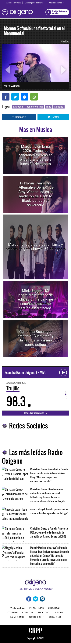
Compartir (20, 117)
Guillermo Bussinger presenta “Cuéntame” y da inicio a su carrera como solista (35, 338)
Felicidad (43, 612)
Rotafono (54, 617)
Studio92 (53, 608)
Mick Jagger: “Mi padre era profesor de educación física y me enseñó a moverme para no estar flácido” (35, 299)
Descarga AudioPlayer (34, 3)
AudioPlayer (36, 617)
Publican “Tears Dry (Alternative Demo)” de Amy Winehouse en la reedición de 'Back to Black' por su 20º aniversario (35, 194)
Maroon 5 (18, 106)
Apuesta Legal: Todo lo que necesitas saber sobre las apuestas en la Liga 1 (49, 511)
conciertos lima (35, 106)
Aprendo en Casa (13, 3)
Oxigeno (13, 612)
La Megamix (17, 617)
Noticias (58, 106)
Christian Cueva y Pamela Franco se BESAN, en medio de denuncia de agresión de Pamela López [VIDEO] (49, 532)
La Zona (58, 612)
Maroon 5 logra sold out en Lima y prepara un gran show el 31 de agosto (35, 246)
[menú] (5, 12)
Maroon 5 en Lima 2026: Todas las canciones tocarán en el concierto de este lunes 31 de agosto (35, 155)
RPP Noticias (36, 608)
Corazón (27, 612)
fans (48, 106)
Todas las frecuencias (34, 413)
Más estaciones (55, 3)
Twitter (55, 117)
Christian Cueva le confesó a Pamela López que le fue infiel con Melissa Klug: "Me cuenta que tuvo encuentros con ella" (49, 475)
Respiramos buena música (35, 588)
